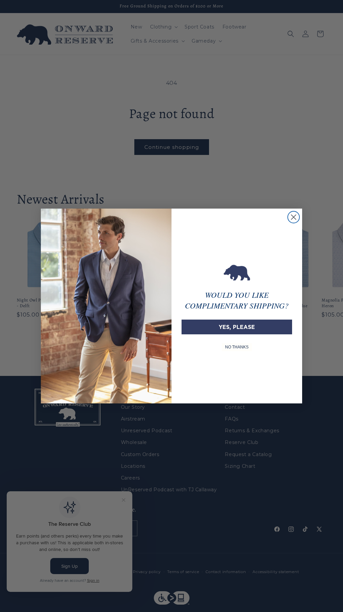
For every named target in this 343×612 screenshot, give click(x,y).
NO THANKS (237, 347)
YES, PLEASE (237, 327)
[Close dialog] (293, 217)
